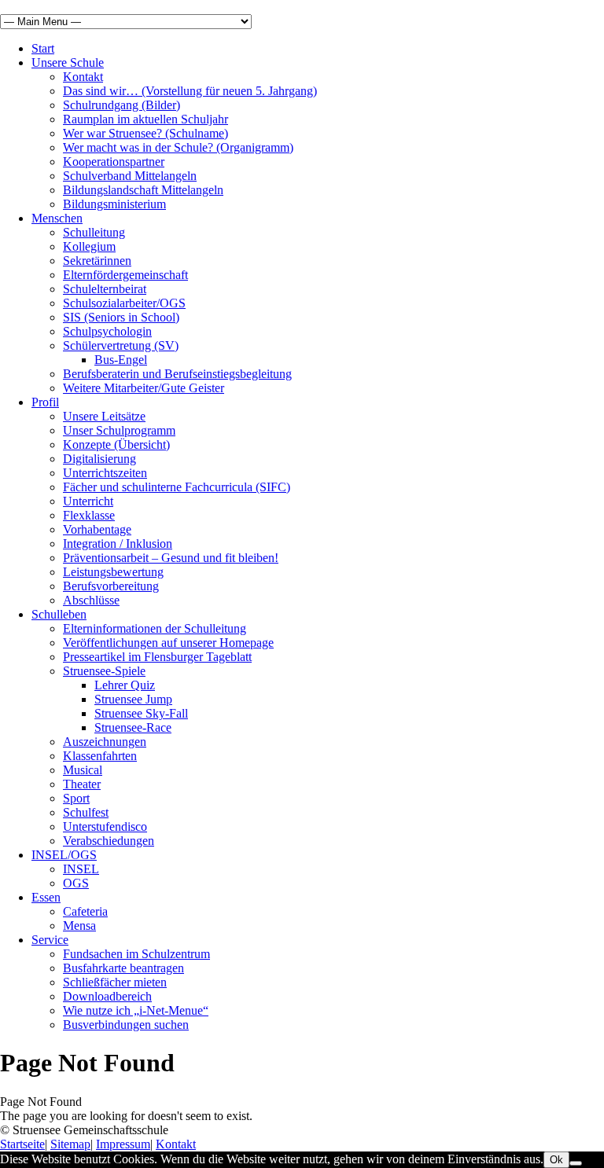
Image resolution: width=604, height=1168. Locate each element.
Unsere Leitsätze (104, 416)
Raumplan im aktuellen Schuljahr (145, 119)
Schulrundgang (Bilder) (121, 105)
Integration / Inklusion (117, 543)
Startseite (22, 1144)
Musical (82, 770)
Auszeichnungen (104, 741)
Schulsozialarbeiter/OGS (124, 303)
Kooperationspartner (113, 161)
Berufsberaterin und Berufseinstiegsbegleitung (177, 373)
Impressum (123, 1144)
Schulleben (59, 614)
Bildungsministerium (114, 204)
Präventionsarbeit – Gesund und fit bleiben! (170, 557)
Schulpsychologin (107, 331)
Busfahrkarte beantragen (123, 968)
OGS (76, 883)
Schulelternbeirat (104, 289)
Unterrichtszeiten (105, 472)
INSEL (81, 869)
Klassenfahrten (100, 755)
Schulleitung (94, 232)
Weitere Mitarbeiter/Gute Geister (143, 388)
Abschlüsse (91, 600)
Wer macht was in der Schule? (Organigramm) (178, 147)
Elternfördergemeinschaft (125, 274)
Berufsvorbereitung (111, 586)
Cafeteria (85, 911)
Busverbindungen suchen (126, 1024)
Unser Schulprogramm (119, 430)
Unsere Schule (67, 62)
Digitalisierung (99, 458)
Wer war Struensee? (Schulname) (145, 133)
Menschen (57, 218)
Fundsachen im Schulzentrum (136, 953)
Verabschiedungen (108, 840)
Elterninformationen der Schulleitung (154, 628)
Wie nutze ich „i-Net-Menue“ (135, 1010)
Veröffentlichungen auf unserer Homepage (168, 642)
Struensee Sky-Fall (141, 713)
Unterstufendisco (105, 826)
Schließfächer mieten (115, 982)
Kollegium (89, 246)
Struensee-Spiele (104, 671)
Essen (46, 897)
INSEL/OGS (64, 854)
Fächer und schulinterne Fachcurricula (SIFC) (176, 487)
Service (49, 939)
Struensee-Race (132, 727)
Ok (556, 1160)
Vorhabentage (97, 529)
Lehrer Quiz (124, 685)
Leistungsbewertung (113, 571)
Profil (45, 402)
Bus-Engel (120, 359)
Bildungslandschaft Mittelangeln (143, 190)
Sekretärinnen (97, 260)
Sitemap (70, 1144)
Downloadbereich (107, 996)
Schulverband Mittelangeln (130, 175)
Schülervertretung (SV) (121, 345)
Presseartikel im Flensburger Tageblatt (157, 656)
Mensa (79, 925)
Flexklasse (89, 515)
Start (42, 48)
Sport (76, 798)
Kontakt (83, 76)
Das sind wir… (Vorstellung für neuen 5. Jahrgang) (190, 90)
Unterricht (88, 501)
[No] (575, 1163)
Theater (82, 784)
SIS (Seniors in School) (121, 317)
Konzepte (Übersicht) (116, 444)
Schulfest (86, 812)
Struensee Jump (133, 699)
